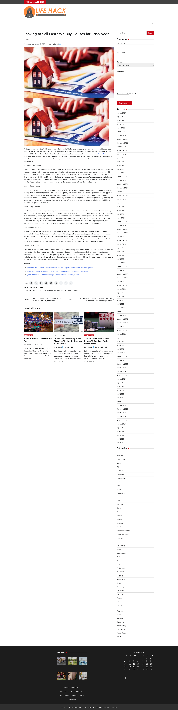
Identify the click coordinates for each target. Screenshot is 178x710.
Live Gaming (121, 546)
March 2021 (121, 353)
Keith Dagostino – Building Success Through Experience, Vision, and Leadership (57, 271)
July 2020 (120, 383)
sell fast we (48, 290)
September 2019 (122, 420)
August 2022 (121, 289)
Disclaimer (120, 622)
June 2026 (120, 120)
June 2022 (120, 297)
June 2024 (120, 207)
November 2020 (122, 368)
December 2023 (122, 229)
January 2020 (121, 405)
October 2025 (121, 147)
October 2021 (121, 326)
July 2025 (120, 158)
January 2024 (121, 225)
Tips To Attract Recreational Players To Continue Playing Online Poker (96, 341)
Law (118, 542)
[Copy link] (71, 283)
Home (119, 615)
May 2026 (120, 124)
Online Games (28, 335)
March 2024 (121, 218)
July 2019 (120, 428)
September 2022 (122, 285)
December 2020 (122, 364)
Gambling (120, 504)
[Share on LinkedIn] (41, 283)
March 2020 (121, 398)
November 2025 (122, 143)
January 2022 (121, 315)
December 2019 (122, 409)
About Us (120, 618)
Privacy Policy (121, 626)
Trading (119, 598)
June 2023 (120, 252)
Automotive (121, 452)
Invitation (120, 538)
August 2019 (121, 424)
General (119, 519)
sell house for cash (60, 290)
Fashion (119, 489)
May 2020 (120, 390)
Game (119, 508)
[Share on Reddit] (56, 283)
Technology (120, 591)
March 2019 (121, 443)
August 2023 (121, 244)
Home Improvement (123, 531)
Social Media (121, 579)
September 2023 (122, 240)
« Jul (125, 678)
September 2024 (122, 195)
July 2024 (120, 203)
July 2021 (120, 338)
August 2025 (121, 154)
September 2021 (122, 330)
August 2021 (121, 334)
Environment (121, 482)
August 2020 (121, 379)
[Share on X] (36, 283)
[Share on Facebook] (31, 283)
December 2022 (122, 274)
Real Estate (121, 572)
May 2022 (120, 300)
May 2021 (120, 345)
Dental (119, 463)
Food (118, 501)
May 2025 (120, 165)
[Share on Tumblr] (61, 283)
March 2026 (121, 128)
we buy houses (74, 290)
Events (119, 486)
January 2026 (121, 135)
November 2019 (122, 413)
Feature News (121, 493)
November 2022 (122, 278)
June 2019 (120, 431)
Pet (118, 561)
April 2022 (120, 304)
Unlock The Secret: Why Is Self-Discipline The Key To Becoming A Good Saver (68, 341)
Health (119, 527)
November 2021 (122, 323)
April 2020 (120, 394)
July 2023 (120, 248)
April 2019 (120, 439)
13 (138, 664)
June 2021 (120, 342)
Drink (118, 467)
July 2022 (120, 293)
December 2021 (122, 319)
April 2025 (120, 169)
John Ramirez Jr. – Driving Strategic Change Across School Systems (53, 275)
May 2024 (120, 210)
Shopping (120, 576)
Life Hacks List (80, 707)
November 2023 (122, 233)
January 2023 (121, 270)
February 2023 (122, 267)
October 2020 (121, 372)
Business (33, 290)
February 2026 (122, 132)
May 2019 (120, 435)
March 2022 (121, 308)
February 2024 (122, 222)
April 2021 (120, 349)
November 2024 (122, 188)
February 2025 (122, 177)
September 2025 (122, 150)
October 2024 (121, 192)
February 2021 (122, 356)
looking (40, 290)
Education (120, 471)
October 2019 (121, 416)
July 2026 (120, 117)
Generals (120, 523)
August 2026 (121, 113)
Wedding (120, 605)
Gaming (119, 512)
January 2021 (121, 360)
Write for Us (121, 629)
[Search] (152, 23)
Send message (124, 103)
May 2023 (120, 255)
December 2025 (122, 139)
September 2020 (122, 375)
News (119, 549)
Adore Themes (111, 707)
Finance (119, 497)
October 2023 (121, 237)
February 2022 (122, 312)
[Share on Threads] (66, 283)
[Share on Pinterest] (51, 283)
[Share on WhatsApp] (46, 283)
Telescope (120, 594)
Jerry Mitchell (54, 44)
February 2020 (122, 401)
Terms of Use (121, 633)
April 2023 (120, 259)
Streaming (120, 587)
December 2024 (122, 184)
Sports (119, 583)
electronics (120, 474)
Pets (118, 564)
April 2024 (120, 214)
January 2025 (121, 180)
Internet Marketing (123, 534)
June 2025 (120, 162)
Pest (118, 557)
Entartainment (121, 478)
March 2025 (121, 173)
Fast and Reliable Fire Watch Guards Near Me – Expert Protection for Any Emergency (60, 268)
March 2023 (121, 263)
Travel (119, 602)
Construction (121, 459)
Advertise (120, 637)
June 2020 (120, 386)
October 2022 (121, 282)
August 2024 (121, 199)
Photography (121, 568)
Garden (119, 516)
